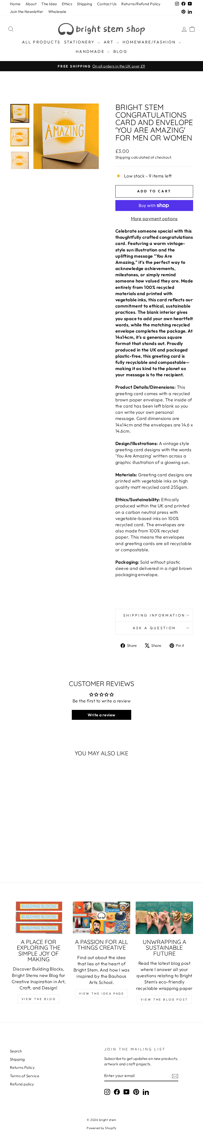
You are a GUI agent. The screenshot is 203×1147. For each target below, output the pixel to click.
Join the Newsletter (26, 11)
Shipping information (154, 615)
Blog (120, 51)
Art (109, 41)
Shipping (84, 3)
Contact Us (107, 3)
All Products (41, 41)
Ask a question (154, 628)
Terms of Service (24, 1076)
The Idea (49, 3)
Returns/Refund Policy (140, 3)
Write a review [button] (101, 714)
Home (15, 3)
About (30, 3)
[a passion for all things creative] (101, 918)
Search (16, 1051)
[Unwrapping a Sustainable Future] (164, 918)
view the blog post (164, 999)
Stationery (80, 41)
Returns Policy (22, 1067)
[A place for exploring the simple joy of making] (38, 918)
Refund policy (22, 1084)
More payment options (154, 218)
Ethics (67, 3)
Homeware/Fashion (150, 41)
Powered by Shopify (101, 1128)
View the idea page (101, 993)
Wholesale (57, 11)
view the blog (39, 999)
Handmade (91, 51)
